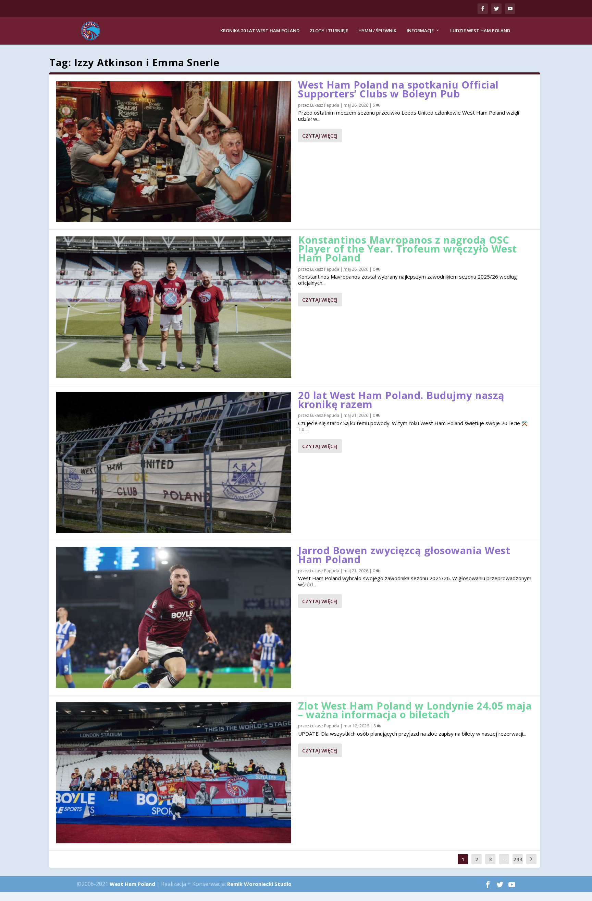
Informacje (420, 31)
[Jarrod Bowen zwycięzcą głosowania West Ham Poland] (173, 617)
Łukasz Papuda (324, 105)
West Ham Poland (132, 883)
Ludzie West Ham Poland (480, 31)
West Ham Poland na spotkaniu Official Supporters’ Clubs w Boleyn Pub (398, 89)
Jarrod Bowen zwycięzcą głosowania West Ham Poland (404, 554)
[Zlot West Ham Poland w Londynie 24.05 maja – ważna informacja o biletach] (173, 772)
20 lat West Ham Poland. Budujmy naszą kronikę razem (401, 399)
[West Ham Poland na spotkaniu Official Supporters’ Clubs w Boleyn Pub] (173, 151)
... (504, 859)
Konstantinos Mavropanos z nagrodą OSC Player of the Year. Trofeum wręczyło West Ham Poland (407, 248)
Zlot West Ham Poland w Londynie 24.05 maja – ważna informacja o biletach (415, 710)
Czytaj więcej (319, 135)
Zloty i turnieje (329, 31)
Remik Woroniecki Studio (259, 883)
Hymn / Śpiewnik (377, 31)
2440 (517, 864)
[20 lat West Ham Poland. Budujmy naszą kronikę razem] (173, 462)
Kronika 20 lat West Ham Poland (259, 31)
